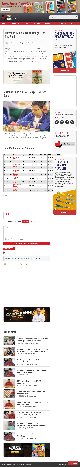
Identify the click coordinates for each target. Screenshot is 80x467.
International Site (60, 152)
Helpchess (63, 23)
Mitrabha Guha (16, 157)
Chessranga (49, 23)
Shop (27, 23)
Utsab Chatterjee (16, 167)
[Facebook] (67, 122)
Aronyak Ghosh (15, 161)
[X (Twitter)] (57, 122)
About (73, 23)
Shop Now (65, 71)
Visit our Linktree (68, 116)
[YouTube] (62, 122)
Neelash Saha (15, 181)
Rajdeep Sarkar (15, 174)
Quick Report (34, 61)
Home (4, 23)
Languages (15, 23)
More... (5, 195)
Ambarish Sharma (16, 171)
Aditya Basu (16, 164)
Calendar (37, 23)
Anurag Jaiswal (15, 178)
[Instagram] (72, 122)
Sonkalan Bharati (16, 190)
